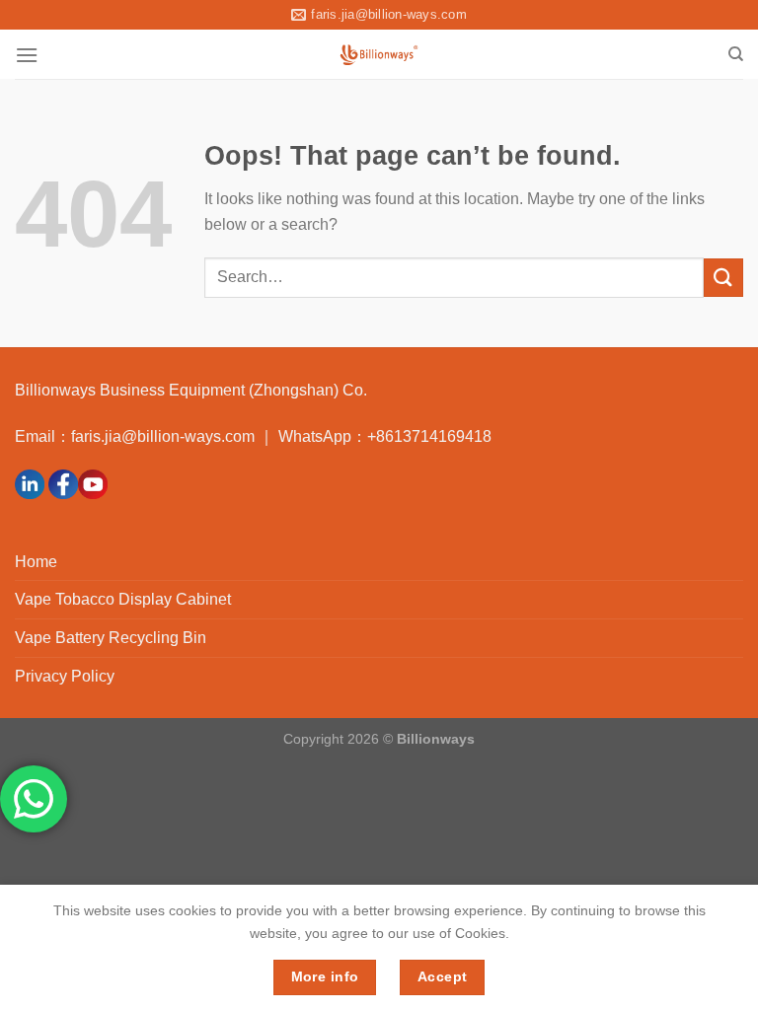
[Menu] (26, 55)
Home (36, 561)
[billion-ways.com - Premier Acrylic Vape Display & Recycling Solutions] (379, 54)
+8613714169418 (429, 436)
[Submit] (723, 277)
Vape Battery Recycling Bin (110, 637)
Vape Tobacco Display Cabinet (123, 599)
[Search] (735, 54)
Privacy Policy (64, 676)
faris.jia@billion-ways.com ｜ (174, 436)
